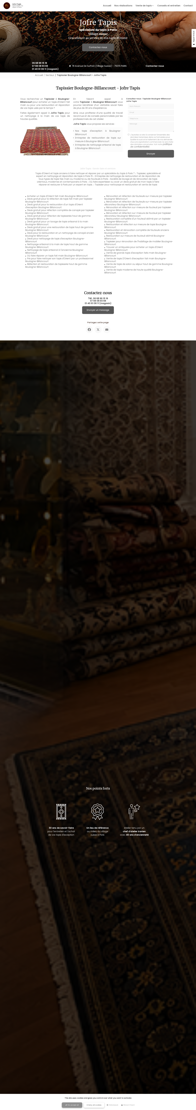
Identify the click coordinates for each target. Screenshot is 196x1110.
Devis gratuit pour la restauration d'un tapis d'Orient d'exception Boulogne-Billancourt (54, 206)
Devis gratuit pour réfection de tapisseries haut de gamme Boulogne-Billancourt (58, 217)
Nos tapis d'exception (88, 130)
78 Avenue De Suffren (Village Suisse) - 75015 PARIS (99, 66)
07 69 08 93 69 (40, 66)
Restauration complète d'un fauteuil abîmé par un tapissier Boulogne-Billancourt (137, 220)
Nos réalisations (123, 5)
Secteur (50, 75)
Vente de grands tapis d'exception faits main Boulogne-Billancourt (135, 254)
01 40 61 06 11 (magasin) (45, 69)
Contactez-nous (98, 47)
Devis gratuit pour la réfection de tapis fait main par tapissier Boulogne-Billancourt (58, 200)
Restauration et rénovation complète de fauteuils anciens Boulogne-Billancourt (136, 232)
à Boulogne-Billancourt (96, 141)
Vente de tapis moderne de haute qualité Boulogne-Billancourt (134, 271)
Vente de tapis (144, 5)
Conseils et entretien (168, 5)
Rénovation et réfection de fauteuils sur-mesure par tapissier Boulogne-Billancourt (138, 198)
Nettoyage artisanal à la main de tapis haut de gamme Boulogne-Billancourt (56, 246)
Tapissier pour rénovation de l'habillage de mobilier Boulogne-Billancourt (138, 243)
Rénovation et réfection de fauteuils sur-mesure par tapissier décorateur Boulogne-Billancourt (138, 203)
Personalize (113, 1105)
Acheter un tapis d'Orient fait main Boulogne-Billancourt (57, 196)
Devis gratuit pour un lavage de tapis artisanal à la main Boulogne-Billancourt (56, 223)
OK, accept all (73, 1105)
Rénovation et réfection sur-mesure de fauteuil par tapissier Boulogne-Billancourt (137, 209)
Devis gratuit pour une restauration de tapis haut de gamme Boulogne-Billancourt (59, 229)
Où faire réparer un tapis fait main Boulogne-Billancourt (57, 255)
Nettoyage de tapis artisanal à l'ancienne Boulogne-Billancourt (54, 251)
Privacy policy (129, 1105)
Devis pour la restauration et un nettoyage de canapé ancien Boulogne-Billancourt (59, 234)
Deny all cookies (94, 1105)
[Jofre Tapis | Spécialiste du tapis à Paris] (6, 3)
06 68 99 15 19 (39, 63)
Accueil (107, 5)
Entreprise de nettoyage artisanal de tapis (98, 144)
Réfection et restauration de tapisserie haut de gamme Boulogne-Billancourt (56, 265)
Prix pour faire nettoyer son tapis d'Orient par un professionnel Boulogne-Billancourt (59, 260)
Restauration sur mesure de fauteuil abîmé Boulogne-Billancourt (134, 237)
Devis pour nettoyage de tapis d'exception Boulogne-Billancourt (55, 240)
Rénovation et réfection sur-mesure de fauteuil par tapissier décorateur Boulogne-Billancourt (137, 214)
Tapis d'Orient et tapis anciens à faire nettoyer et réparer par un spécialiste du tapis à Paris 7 (85, 173)
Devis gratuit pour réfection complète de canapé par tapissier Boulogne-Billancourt (59, 212)
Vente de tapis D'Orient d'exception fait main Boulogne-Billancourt (135, 260)
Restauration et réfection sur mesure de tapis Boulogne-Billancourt (135, 226)
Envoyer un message (98, 310)
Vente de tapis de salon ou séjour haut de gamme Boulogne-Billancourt (138, 265)
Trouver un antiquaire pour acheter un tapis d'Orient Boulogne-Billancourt (133, 249)
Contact (188, 5)
